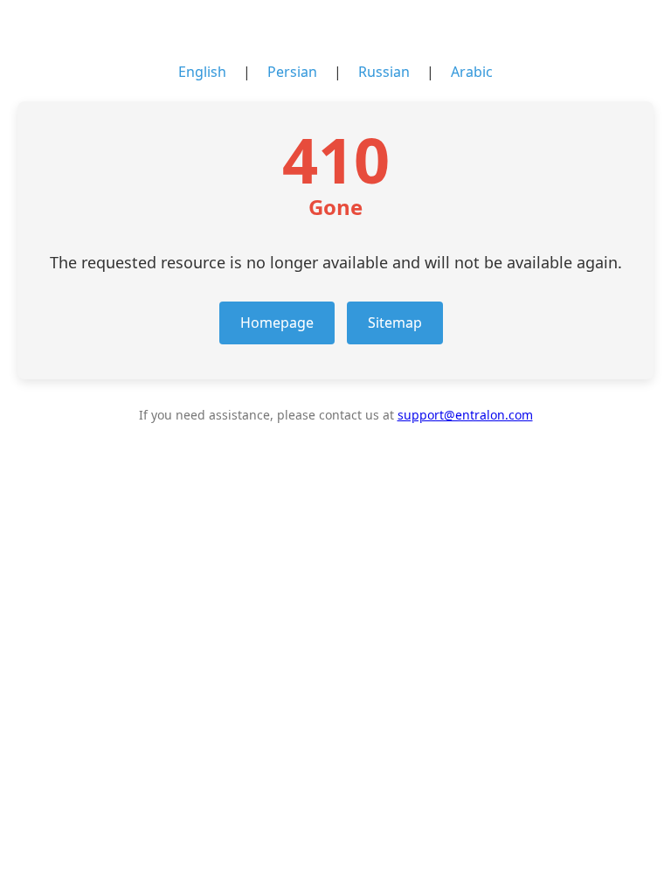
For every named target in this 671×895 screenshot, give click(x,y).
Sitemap (395, 322)
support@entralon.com (465, 414)
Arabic (472, 71)
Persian (292, 71)
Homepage (277, 322)
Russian (384, 71)
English (202, 71)
